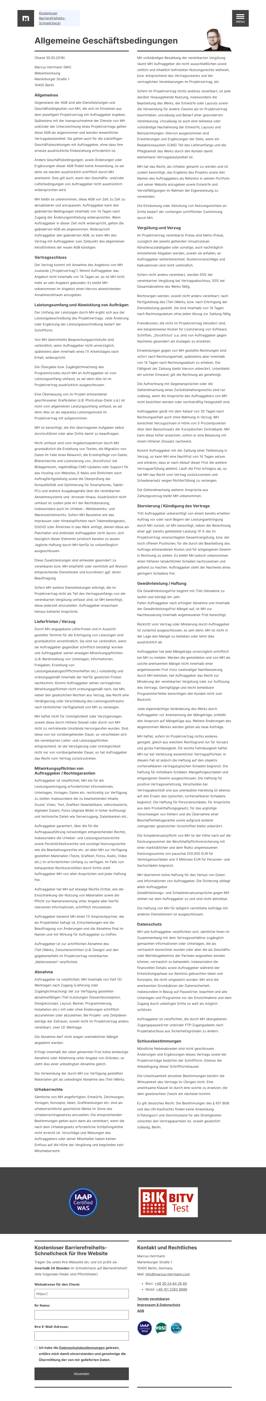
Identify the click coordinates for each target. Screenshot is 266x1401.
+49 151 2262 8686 (171, 1289)
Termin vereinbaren (153, 1299)
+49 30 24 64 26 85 (171, 1283)
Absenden (81, 1374)
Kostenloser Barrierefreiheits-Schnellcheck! (52, 18)
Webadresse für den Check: (57, 1284)
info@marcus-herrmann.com (167, 1274)
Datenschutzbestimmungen (82, 1348)
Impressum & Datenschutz (158, 1305)
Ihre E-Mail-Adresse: (51, 1327)
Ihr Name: (42, 1305)
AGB (140, 1311)
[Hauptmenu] (240, 18)
